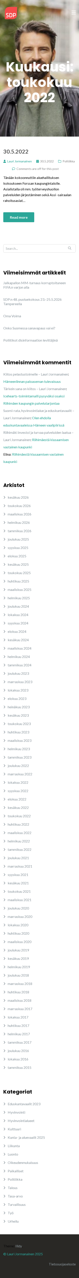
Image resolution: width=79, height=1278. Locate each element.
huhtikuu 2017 (18, 1025)
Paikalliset (15, 1171)
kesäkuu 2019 (18, 958)
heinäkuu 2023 (19, 707)
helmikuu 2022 (19, 841)
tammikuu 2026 (19, 531)
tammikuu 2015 (19, 1067)
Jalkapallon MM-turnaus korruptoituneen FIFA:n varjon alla (34, 285)
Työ (11, 1213)
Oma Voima (12, 316)
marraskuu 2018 (20, 983)
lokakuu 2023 (18, 690)
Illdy (18, 1246)
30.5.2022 (16, 151)
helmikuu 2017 (19, 1034)
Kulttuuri (14, 1129)
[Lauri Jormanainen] (11, 12)
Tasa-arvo (15, 1196)
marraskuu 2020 (20, 916)
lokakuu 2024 (18, 615)
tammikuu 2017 (19, 1042)
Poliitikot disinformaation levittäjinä (30, 340)
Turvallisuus (17, 1204)
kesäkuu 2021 (18, 883)
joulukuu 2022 (18, 765)
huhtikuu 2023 (18, 732)
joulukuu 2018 (18, 975)
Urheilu (13, 1221)
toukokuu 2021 (19, 891)
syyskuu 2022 (18, 791)
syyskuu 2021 (18, 874)
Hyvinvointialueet (21, 1120)
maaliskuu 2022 (19, 833)
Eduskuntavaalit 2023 (24, 1104)
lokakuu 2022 (18, 782)
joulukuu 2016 (18, 1051)
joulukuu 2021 (18, 858)
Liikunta (14, 1146)
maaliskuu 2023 (19, 740)
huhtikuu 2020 (18, 933)
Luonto (13, 1154)
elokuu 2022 (17, 799)
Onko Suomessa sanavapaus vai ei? (29, 328)
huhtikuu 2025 (18, 581)
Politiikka (69, 161)
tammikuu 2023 (19, 757)
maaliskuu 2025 (19, 589)
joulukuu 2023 (18, 673)
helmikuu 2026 (19, 522)
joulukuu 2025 (18, 539)
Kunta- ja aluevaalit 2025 (26, 1137)
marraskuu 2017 (20, 1009)
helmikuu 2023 (19, 749)
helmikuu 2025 (19, 598)
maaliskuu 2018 (19, 1000)
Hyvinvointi (16, 1112)
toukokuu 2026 (19, 506)
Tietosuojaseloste (62, 1264)
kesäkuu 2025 (18, 564)
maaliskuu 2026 (19, 514)
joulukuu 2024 (18, 606)
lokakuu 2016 (18, 1059)
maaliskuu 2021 (19, 900)
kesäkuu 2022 (18, 807)
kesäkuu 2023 (18, 715)
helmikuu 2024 (19, 656)
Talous (13, 1188)
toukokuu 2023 (19, 724)
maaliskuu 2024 (19, 648)
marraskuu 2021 (20, 866)
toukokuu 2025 (19, 573)
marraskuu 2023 (20, 682)
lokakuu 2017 (18, 1017)
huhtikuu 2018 (18, 992)
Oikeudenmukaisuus (23, 1162)
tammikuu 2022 (19, 849)
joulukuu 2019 (18, 950)
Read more (19, 217)
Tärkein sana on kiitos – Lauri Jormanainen (34, 389)
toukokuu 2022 (19, 816)
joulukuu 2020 (18, 908)
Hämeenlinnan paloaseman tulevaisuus (32, 381)
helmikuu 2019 (19, 967)
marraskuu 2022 (20, 774)
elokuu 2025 (17, 556)
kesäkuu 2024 (18, 640)
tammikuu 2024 (19, 665)
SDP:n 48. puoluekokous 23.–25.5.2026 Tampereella (32, 301)
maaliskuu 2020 (19, 942)
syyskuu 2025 (18, 547)
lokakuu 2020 (18, 925)
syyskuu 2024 (18, 623)
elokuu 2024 (17, 631)
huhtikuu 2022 (18, 824)
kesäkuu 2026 (18, 497)
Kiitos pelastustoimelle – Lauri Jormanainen (35, 374)
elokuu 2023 (17, 698)
